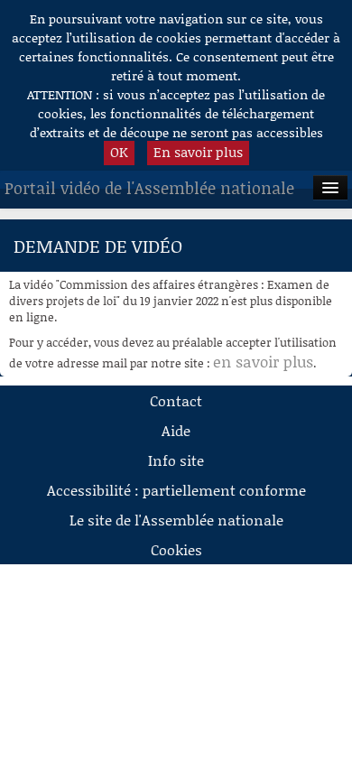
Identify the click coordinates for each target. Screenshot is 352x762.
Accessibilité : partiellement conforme (176, 489)
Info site (176, 460)
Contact (176, 400)
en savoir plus (263, 361)
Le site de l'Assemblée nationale (176, 519)
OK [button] (119, 152)
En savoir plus (198, 152)
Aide (176, 430)
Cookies (176, 549)
